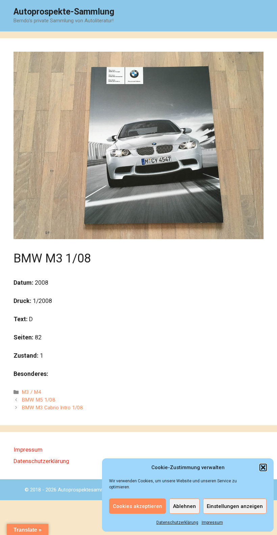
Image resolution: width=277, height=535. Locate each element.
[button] (263, 467)
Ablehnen (184, 506)
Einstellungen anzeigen (235, 506)
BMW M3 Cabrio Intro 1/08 (52, 408)
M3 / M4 (31, 392)
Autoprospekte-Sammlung (64, 12)
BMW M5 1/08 (38, 400)
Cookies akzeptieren (137, 506)
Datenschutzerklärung (177, 522)
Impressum (212, 522)
